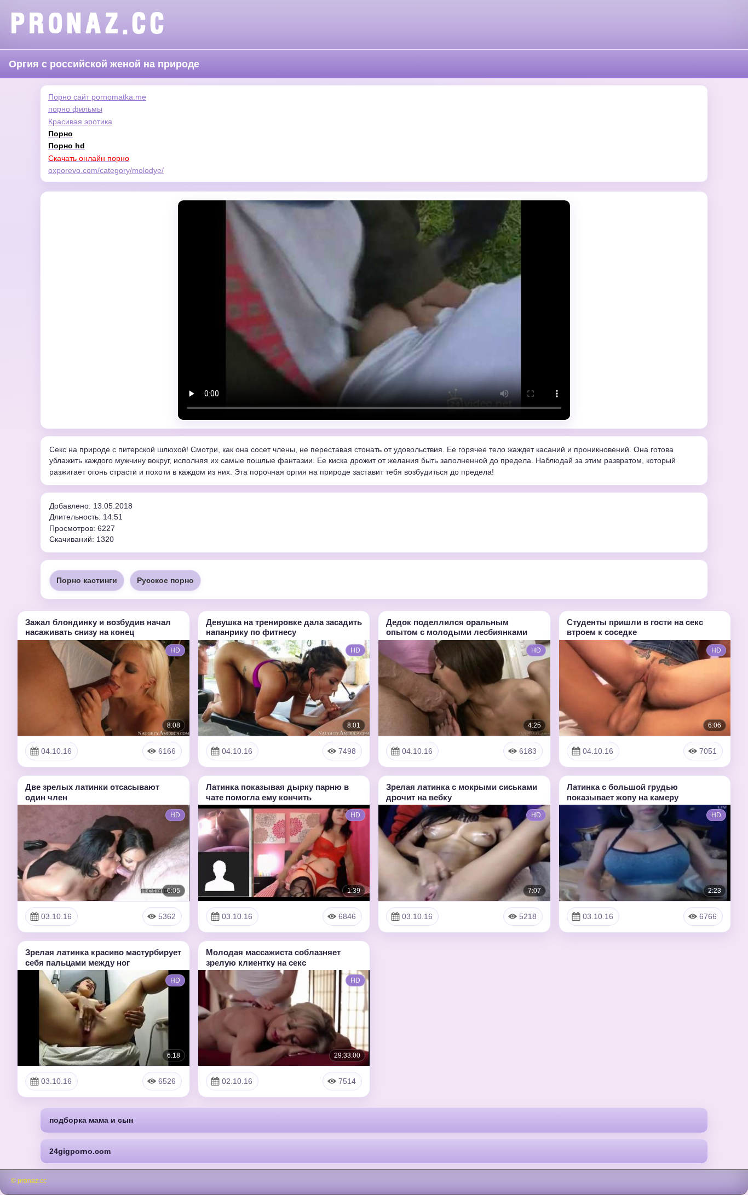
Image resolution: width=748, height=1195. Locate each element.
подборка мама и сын (91, 1120)
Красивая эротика (80, 121)
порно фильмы (75, 109)
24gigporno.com (80, 1151)
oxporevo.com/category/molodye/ (106, 170)
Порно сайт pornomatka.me (97, 97)
